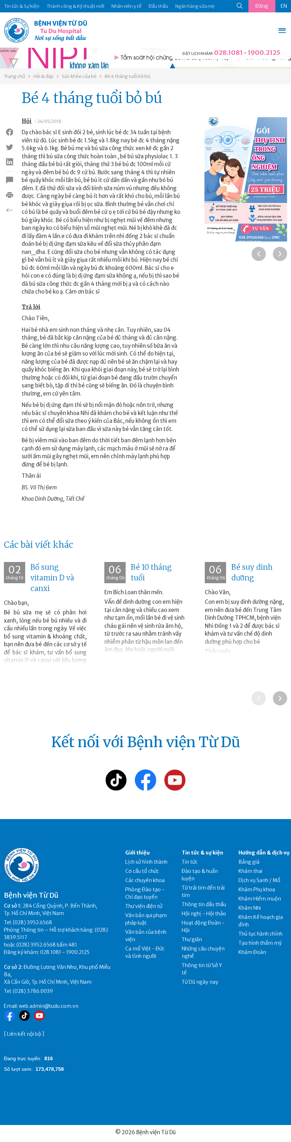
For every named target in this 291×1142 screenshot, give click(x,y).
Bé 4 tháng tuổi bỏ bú (127, 76)
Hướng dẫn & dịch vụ (264, 853)
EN (284, 6)
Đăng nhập (262, 7)
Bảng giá (248, 862)
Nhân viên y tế (126, 6)
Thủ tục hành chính (260, 934)
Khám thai (250, 871)
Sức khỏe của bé (79, 76)
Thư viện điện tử (144, 906)
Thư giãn (192, 939)
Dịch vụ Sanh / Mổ (259, 880)
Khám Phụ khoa (256, 889)
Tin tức (190, 862)
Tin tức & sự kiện (202, 853)
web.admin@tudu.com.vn (48, 1006)
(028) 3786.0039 (33, 991)
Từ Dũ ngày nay (200, 982)
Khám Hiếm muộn (259, 899)
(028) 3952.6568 (32, 922)
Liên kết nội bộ (24, 1034)
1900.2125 (264, 53)
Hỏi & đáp (43, 76)
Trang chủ (14, 76)
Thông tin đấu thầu (204, 904)
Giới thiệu (137, 853)
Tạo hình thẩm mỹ (260, 943)
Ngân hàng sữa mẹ (195, 6)
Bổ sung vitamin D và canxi (52, 578)
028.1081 (228, 53)
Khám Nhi (249, 908)
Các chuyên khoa (145, 880)
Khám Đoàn (252, 952)
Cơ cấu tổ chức (142, 871)
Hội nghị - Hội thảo (204, 913)
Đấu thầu (158, 6)
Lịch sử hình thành (146, 862)
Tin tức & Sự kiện (21, 6)
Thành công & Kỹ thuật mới (75, 6)
